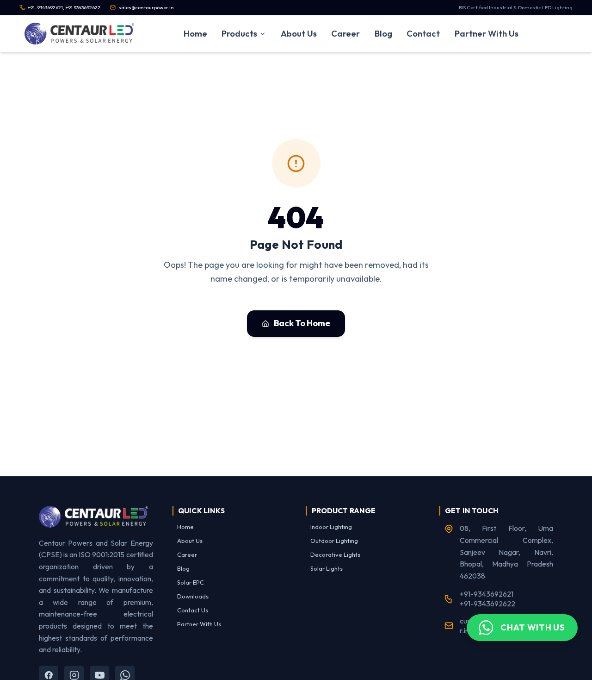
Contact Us (192, 610)
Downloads (193, 596)
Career (345, 33)
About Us (299, 33)
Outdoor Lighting (334, 540)
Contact (423, 33)
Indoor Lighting (331, 526)
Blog (383, 33)
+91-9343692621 (486, 593)
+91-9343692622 (487, 603)
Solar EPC (190, 582)
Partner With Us (486, 33)
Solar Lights (326, 568)
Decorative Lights (335, 554)
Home (195, 33)
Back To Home (302, 323)
